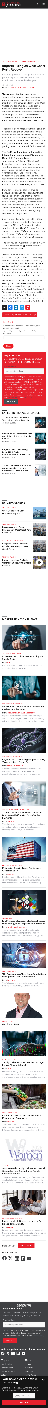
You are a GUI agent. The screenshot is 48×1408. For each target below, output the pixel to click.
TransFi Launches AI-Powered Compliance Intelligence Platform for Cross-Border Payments (16, 468)
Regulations (7, 1021)
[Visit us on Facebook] (4, 1258)
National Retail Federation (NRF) (20, 88)
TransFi (10, 821)
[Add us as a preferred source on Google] (27, 307)
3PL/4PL (5, 1165)
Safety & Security (11, 61)
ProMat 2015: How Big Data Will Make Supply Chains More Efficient (16, 563)
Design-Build (7, 918)
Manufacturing (9, 1060)
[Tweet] (22, 307)
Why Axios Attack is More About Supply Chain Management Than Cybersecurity (24, 975)
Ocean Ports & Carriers (12, 540)
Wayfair (10, 1227)
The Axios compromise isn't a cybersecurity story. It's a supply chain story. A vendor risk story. (23, 984)
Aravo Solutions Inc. (16, 766)
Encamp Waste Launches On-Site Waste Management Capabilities (21, 1116)
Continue (24, 1403)
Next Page (26, 1246)
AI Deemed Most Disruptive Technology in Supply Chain (15, 418)
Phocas (10, 874)
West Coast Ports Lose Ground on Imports (13, 512)
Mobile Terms (13, 397)
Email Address (10, 366)
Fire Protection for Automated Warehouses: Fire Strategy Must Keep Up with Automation (23, 922)
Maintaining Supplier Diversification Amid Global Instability (21, 869)
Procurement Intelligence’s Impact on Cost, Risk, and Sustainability (23, 1222)
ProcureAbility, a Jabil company (21, 713)
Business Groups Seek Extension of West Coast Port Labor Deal (16, 530)
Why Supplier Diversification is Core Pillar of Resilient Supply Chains (17, 436)
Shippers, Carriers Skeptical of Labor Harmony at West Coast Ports (15, 546)
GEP (9, 1069)
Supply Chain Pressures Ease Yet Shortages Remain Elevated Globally (23, 1063)
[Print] (4, 307)
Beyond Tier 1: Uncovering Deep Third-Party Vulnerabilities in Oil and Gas (16, 452)
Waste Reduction (10, 1113)
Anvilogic (11, 980)
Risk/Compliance (30, 61)
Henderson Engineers (16, 927)
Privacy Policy (30, 397)
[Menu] (43, 4)
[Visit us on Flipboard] (23, 1258)
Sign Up (11, 402)
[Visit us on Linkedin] (17, 1258)
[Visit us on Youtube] (29, 1258)
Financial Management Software (16, 810)
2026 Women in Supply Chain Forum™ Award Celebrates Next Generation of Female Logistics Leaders (23, 1171)
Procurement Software (12, 704)
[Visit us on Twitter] (10, 1258)
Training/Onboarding (12, 653)
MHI (8, 663)
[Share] (10, 307)
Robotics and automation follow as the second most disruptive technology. (22, 666)
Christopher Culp (10, 1024)
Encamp (10, 1122)
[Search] (37, 4)
